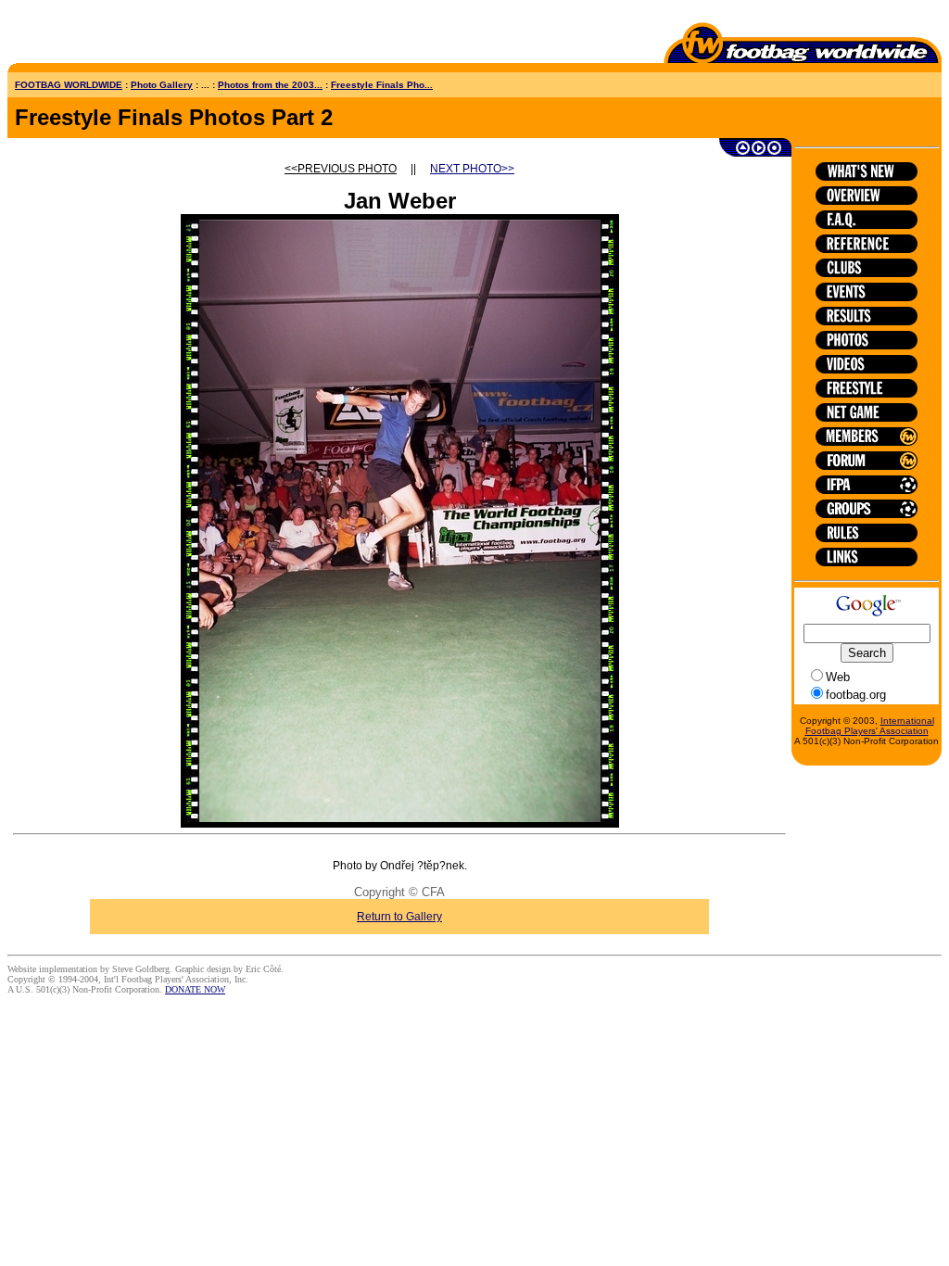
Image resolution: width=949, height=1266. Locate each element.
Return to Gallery (399, 916)
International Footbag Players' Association (869, 725)
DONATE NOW (195, 989)
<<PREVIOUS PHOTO (341, 168)
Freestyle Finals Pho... (382, 85)
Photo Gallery (162, 85)
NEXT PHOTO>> (472, 168)
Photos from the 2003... (270, 85)
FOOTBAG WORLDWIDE (68, 85)
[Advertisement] (115, 35)
